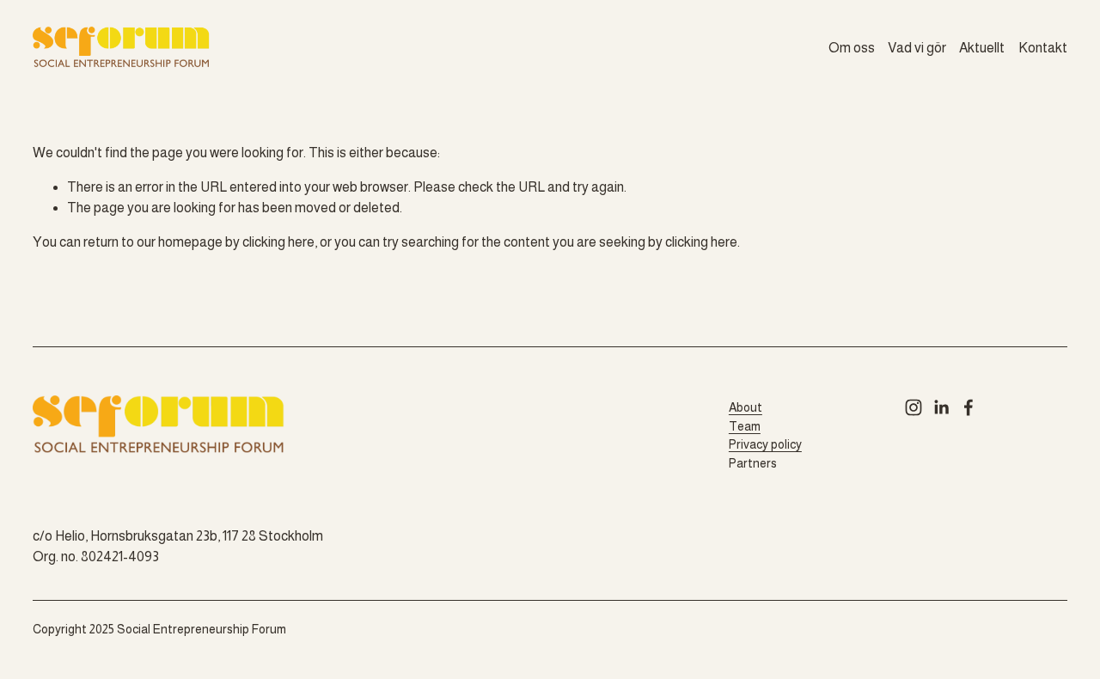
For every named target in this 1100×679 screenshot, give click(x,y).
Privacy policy (765, 444)
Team (745, 426)
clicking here (278, 242)
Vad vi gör (917, 47)
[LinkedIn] (941, 407)
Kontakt (1042, 47)
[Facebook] (968, 407)
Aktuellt (982, 47)
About (745, 407)
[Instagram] (913, 407)
